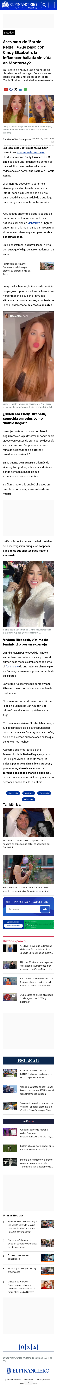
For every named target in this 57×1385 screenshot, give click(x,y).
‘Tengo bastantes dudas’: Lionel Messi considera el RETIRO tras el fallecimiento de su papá (37, 1090)
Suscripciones (43, 1380)
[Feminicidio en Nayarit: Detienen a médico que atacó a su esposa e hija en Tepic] (47, 266)
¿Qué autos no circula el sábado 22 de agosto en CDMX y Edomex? (36, 998)
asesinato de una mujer (31, 152)
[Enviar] (45, 909)
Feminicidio (44, 793)
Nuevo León (13, 793)
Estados (9, 32)
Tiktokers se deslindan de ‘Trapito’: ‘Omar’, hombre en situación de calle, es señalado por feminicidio (26, 844)
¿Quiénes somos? (13, 1380)
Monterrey (34, 222)
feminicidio (12, 666)
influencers (28, 799)
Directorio (28, 1380)
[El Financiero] (19, 5)
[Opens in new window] (10, 1148)
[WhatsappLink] (28, 924)
